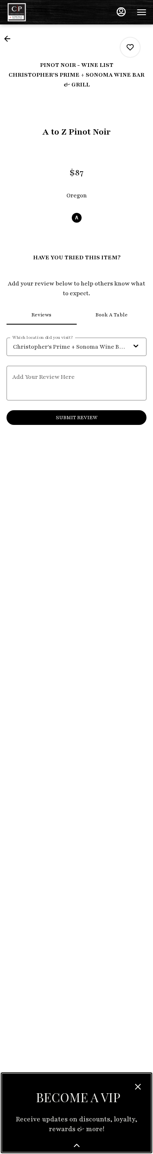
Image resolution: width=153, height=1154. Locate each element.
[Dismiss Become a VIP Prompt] (138, 1087)
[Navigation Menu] (142, 12)
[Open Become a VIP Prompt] (77, 1145)
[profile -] (121, 12)
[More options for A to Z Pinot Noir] (130, 47)
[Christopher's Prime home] (43, 12)
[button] (10, 38)
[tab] (42, 315)
